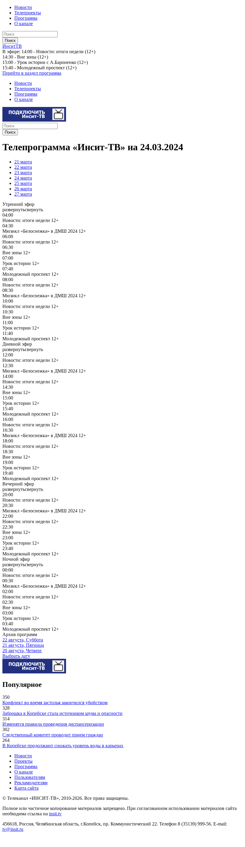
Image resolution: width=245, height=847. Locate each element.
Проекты (23, 761)
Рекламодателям (31, 782)
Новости (23, 7)
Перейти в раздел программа (31, 73)
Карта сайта (26, 788)
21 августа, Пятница (23, 645)
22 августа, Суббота (22, 639)
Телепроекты (27, 12)
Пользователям (29, 777)
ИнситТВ (12, 46)
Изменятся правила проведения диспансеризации (53, 724)
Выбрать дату (16, 655)
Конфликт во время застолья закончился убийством (55, 702)
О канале (23, 23)
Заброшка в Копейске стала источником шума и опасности (62, 713)
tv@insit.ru (12, 829)
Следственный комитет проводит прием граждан (52, 734)
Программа (25, 18)
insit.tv (55, 813)
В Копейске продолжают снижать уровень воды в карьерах (62, 745)
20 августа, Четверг (22, 650)
